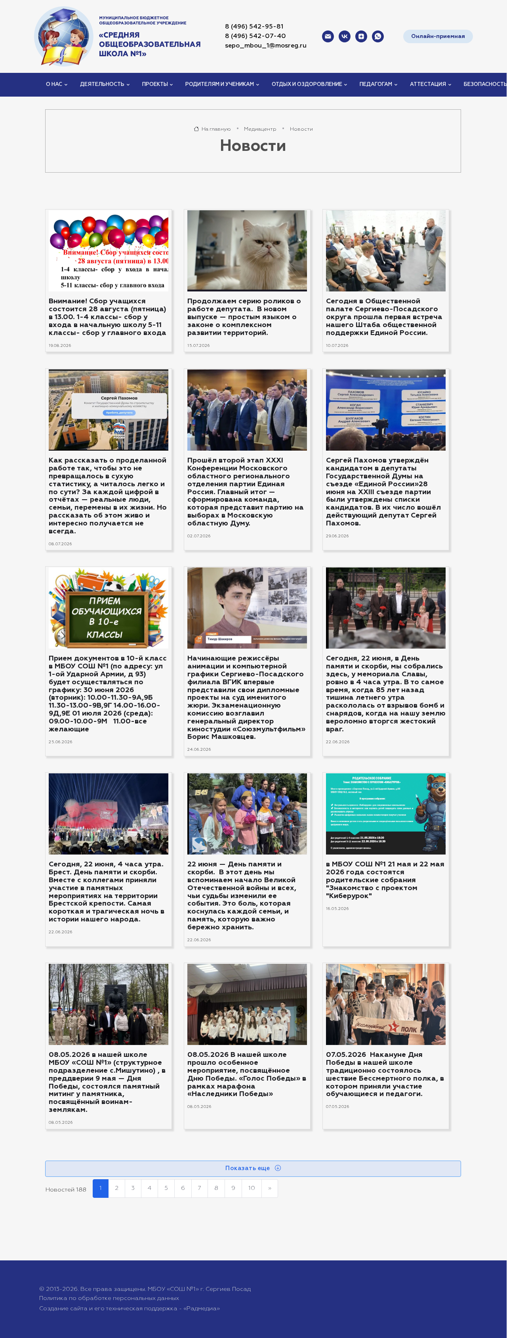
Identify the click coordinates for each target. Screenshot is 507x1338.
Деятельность (102, 84)
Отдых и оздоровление (307, 84)
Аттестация (428, 84)
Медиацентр (260, 129)
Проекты (155, 84)
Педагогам (376, 84)
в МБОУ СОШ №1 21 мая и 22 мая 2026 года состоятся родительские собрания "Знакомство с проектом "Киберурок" (385, 880)
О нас (54, 84)
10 (251, 1188)
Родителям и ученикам (219, 84)
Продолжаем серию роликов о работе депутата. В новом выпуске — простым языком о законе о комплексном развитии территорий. (244, 317)
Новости (301, 129)
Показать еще (248, 1168)
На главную (215, 129)
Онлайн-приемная (438, 36)
